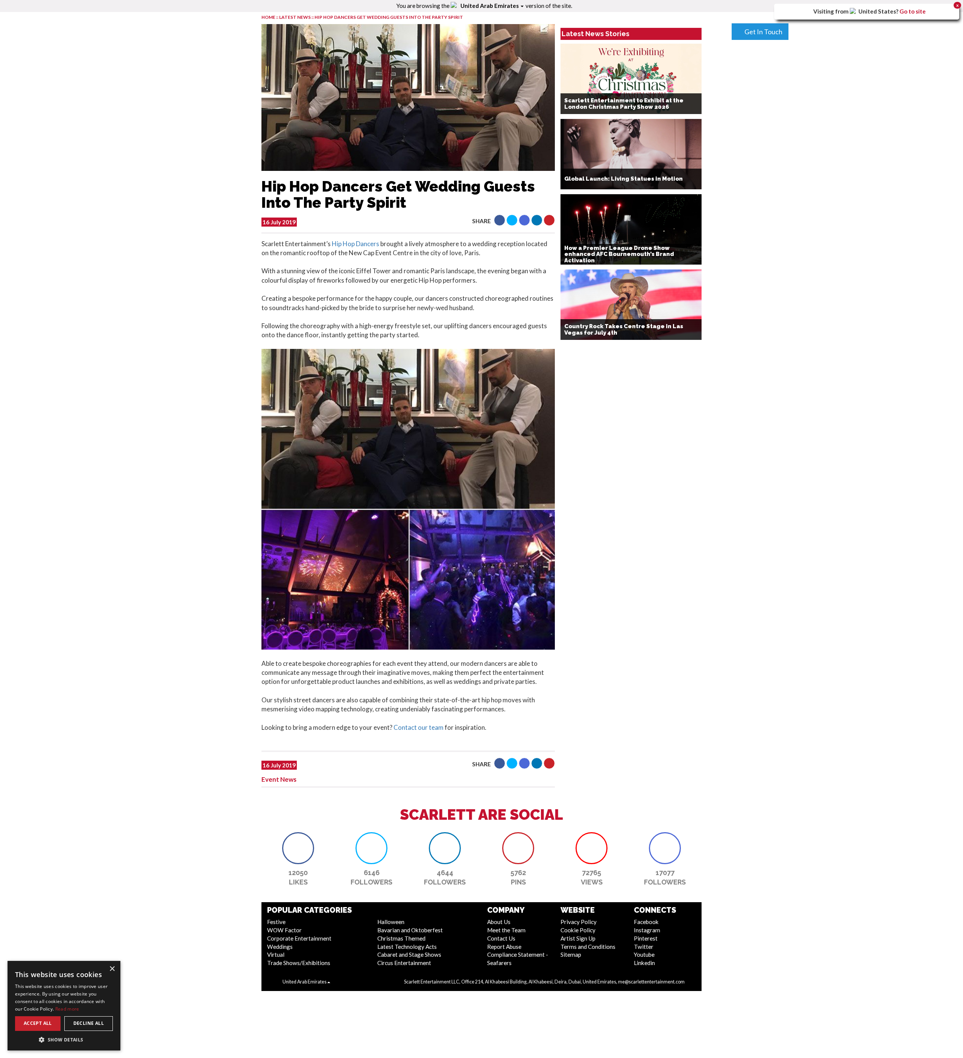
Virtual (275, 954)
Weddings (280, 946)
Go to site (912, 11)
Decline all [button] (88, 1023)
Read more (67, 1009)
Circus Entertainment (404, 962)
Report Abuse (504, 946)
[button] (499, 220)
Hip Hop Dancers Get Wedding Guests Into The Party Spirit (388, 17)
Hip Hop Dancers (355, 244)
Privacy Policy (578, 921)
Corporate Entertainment (299, 938)
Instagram (647, 930)
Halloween (390, 921)
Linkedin (644, 962)
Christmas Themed (401, 938)
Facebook (646, 921)
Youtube (644, 954)
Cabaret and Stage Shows (409, 954)
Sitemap (570, 954)
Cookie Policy (577, 930)
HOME (268, 17)
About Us (498, 921)
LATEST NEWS (295, 17)
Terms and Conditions (587, 946)
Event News (278, 779)
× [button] (112, 969)
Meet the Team (506, 930)
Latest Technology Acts (407, 946)
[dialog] (64, 1005)
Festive (276, 921)
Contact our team (418, 727)
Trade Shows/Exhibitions (298, 962)
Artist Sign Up (577, 938)
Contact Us (501, 938)
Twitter (643, 946)
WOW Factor (284, 930)
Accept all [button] (38, 1023)
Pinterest (646, 938)
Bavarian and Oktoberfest (410, 930)
